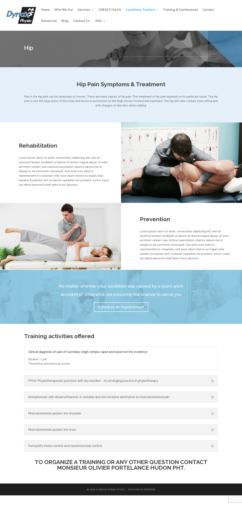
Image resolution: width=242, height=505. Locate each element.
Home (45, 10)
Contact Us (81, 21)
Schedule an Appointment (121, 307)
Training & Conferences (180, 10)
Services (84, 10)
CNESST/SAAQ (110, 10)
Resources (49, 21)
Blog (64, 21)
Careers (208, 10)
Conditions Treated (140, 10)
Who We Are (63, 10)
